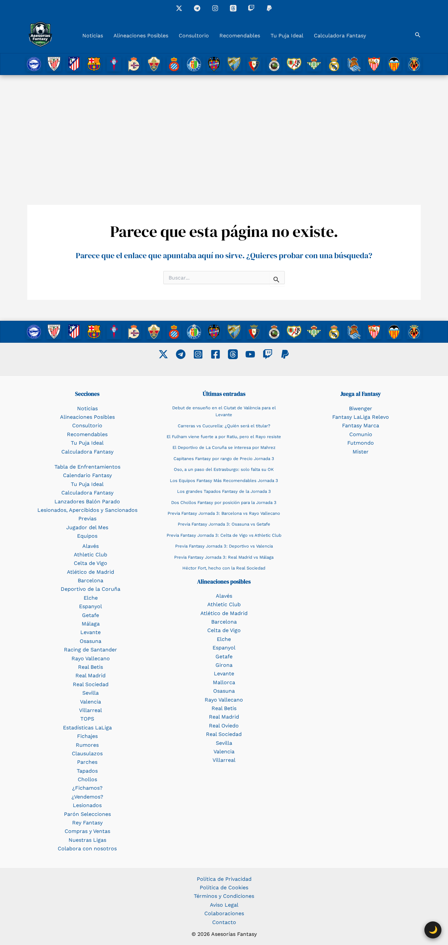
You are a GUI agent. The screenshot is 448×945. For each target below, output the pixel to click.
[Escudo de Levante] (214, 64)
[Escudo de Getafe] (194, 64)
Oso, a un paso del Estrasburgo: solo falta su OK (224, 469)
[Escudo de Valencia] (394, 64)
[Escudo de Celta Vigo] (114, 64)
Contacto (224, 922)
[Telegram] (181, 354)
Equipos (87, 536)
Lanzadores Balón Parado (87, 501)
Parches (87, 762)
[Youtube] (250, 354)
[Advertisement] (224, 129)
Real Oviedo (224, 726)
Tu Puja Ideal (287, 35)
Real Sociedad (91, 684)
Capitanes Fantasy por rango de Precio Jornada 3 (223, 458)
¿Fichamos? (87, 788)
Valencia (90, 702)
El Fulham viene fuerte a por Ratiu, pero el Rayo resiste (224, 436)
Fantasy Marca (360, 425)
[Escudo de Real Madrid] (334, 64)
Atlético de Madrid (90, 572)
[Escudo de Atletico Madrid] (74, 64)
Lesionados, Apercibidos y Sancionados (87, 510)
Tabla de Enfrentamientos (87, 467)
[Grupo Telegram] (197, 8)
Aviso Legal (224, 905)
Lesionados (87, 805)
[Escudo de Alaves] (34, 64)
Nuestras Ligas (87, 840)
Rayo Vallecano (90, 658)
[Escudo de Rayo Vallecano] (294, 64)
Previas (87, 518)
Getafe (90, 615)
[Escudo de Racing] (274, 64)
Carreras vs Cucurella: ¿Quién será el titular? (224, 425)
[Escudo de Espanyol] (174, 64)
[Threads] (233, 8)
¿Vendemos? (87, 797)
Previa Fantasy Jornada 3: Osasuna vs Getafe (224, 524)
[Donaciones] (269, 8)
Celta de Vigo (90, 563)
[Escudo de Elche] (154, 64)
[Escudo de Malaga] (234, 64)
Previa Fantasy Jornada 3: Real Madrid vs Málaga (224, 557)
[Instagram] (215, 8)
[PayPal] (285, 354)
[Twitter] (163, 354)
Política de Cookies (224, 887)
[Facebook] (215, 354)
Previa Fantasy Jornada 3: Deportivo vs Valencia (224, 546)
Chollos (87, 779)
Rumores (87, 745)
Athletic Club (90, 554)
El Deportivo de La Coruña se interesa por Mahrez (224, 447)
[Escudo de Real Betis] (314, 64)
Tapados (87, 771)
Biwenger (360, 408)
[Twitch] (251, 8)
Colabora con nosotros (87, 848)
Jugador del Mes (87, 527)
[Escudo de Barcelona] (94, 64)
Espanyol (90, 606)
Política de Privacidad (224, 879)
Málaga (91, 624)
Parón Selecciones (87, 814)
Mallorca (224, 682)
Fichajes (87, 736)
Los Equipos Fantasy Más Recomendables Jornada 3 (224, 480)
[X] (179, 8)
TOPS (87, 719)
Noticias (92, 35)
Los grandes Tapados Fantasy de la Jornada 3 (224, 491)
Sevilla (90, 693)
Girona (224, 665)
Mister (361, 452)
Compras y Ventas (87, 831)
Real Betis (90, 667)
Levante (90, 632)
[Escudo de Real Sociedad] (354, 64)
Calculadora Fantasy (340, 35)
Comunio (360, 434)
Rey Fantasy (87, 823)
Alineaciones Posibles (140, 35)
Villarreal (90, 710)
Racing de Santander (90, 649)
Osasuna (90, 641)
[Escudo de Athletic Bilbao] (54, 64)
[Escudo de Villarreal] (414, 64)
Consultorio (194, 35)
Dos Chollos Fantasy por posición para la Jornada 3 (223, 502)
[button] (418, 35)
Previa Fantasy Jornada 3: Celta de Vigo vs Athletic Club (224, 535)
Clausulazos (87, 753)
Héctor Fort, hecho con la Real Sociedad (223, 568)
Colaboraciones (224, 913)
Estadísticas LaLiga (87, 727)
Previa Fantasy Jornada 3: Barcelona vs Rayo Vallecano (224, 513)
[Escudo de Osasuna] (254, 64)
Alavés (90, 546)
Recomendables (239, 35)
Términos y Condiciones (224, 896)
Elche (91, 598)
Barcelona (90, 580)
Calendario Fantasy (87, 475)
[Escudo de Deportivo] (134, 64)
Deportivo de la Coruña (90, 589)
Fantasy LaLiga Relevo (360, 417)
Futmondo (360, 443)
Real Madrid (90, 675)
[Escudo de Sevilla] (374, 64)
